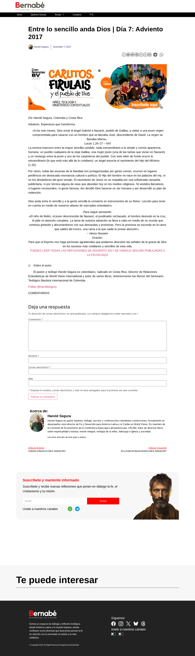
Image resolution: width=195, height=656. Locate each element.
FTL (92, 14)
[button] (124, 54)
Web (30, 379)
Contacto (77, 14)
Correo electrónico (39, 367)
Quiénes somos (38, 14)
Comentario (35, 319)
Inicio (19, 14)
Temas (58, 14)
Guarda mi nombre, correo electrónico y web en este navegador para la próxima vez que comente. (84, 390)
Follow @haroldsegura (42, 286)
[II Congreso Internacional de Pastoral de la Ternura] (97, 87)
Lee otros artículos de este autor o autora (67, 437)
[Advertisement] (97, 545)
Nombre (33, 356)
